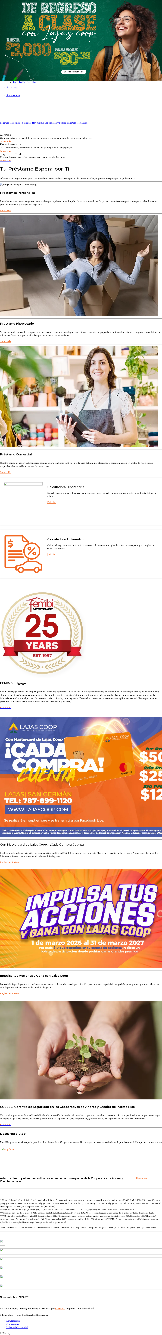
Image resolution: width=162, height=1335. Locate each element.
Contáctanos (12, 1324)
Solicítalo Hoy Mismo (74, 72)
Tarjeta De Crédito (24, 82)
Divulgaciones (13, 1321)
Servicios (11, 87)
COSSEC (60, 1308)
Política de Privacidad (17, 1327)
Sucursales (13, 95)
